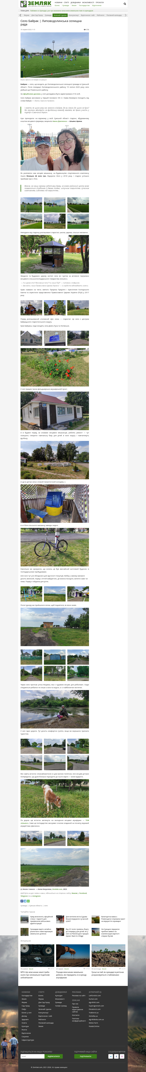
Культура (25, 1026)
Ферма (26, 15)
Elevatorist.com (94, 1009)
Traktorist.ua (93, 1013)
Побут (24, 1009)
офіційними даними (31, 94)
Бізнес (40, 995)
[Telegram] (25, 901)
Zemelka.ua (93, 1016)
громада (24, 905)
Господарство (27, 995)
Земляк (74, 893)
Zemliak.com (57, 889)
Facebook (83, 893)
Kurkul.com (93, 999)
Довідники (61, 992)
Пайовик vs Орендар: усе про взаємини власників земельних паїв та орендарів (61, 11)
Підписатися (54, 1056)
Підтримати (85, 1056)
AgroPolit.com (94, 1002)
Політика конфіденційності (79, 1019)
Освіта (24, 1023)
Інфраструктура (28, 1040)
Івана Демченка (60, 121)
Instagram (36, 896)
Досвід (24, 1016)
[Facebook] (22, 901)
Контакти (75, 1015)
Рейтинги (100, 15)
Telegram (24, 896)
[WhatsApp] (28, 901)
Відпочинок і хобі (88, 15)
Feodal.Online (94, 1026)
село (46, 905)
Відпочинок (26, 1033)
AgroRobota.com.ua (96, 1019)
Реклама (76, 992)
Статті (41, 992)
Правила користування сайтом (77, 1009)
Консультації (74, 15)
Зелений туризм (60, 15)
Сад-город (26, 1006)
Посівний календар (114, 15)
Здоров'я (25, 1019)
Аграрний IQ (95, 992)
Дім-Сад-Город (37, 15)
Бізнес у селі (26, 1013)
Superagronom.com (96, 1006)
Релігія (24, 1030)
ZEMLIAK (76, 1000)
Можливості (60, 999)
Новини (26, 992)
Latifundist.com (95, 995)
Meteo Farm (93, 1023)
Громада (48, 15)
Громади (58, 1002)
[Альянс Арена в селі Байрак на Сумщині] (55, 55)
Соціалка (25, 1036)
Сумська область (35, 905)
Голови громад (61, 1006)
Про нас (75, 1004)
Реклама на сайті (78, 995)
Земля (31, 969)
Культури (58, 995)
